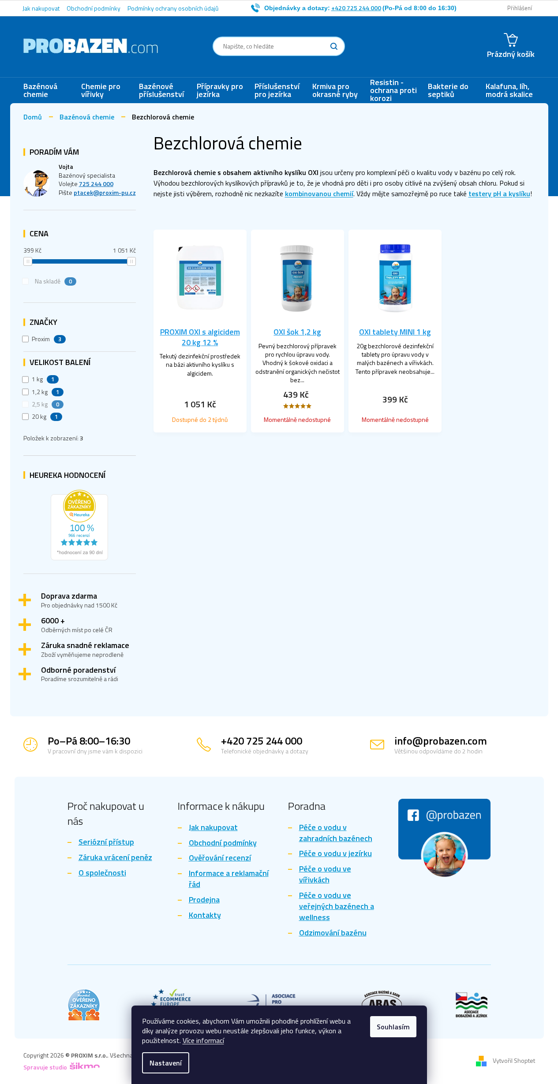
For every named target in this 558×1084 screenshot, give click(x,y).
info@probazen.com (440, 741)
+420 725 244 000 (261, 741)
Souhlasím (393, 1026)
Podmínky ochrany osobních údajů (172, 8)
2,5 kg (46, 404)
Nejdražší (278, 216)
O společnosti (102, 873)
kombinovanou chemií (319, 193)
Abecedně (384, 216)
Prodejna (204, 899)
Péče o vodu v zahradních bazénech (335, 833)
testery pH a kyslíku (499, 193)
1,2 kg (46, 391)
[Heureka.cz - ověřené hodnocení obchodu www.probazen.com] (79, 522)
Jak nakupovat (41, 8)
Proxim (47, 339)
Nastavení (166, 1063)
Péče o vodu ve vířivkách (325, 875)
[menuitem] (48, 90)
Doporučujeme (181, 216)
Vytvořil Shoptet (514, 1060)
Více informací (203, 1040)
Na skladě (53, 281)
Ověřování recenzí (220, 858)
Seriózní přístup (106, 842)
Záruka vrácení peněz (115, 857)
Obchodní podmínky (93, 8)
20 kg (45, 416)
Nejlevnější (233, 216)
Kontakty (205, 915)
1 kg (43, 379)
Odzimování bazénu (333, 933)
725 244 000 (96, 183)
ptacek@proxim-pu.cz (105, 192)
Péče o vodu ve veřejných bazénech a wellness (336, 906)
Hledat (334, 46)
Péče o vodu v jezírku (335, 853)
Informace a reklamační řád (229, 879)
